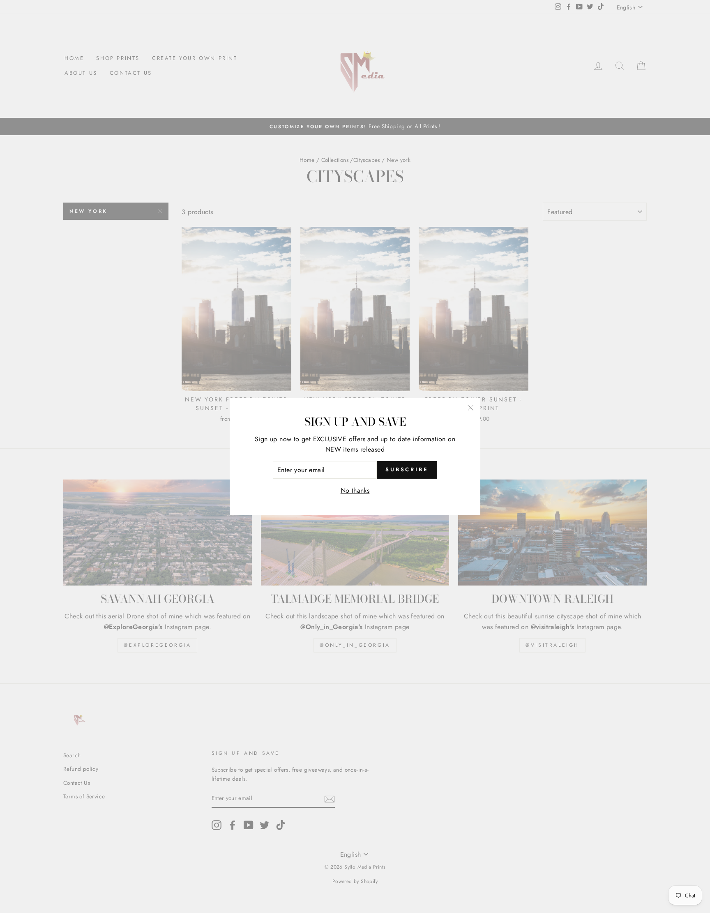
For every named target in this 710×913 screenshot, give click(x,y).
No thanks (355, 490)
